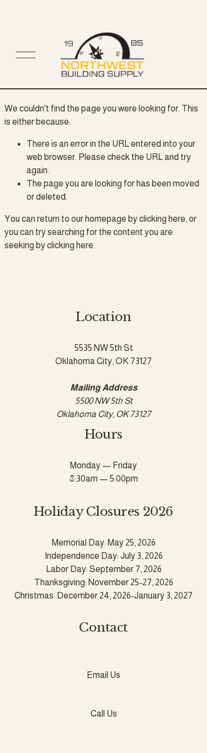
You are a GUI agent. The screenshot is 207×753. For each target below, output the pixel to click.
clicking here (162, 218)
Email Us (103, 675)
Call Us (104, 713)
